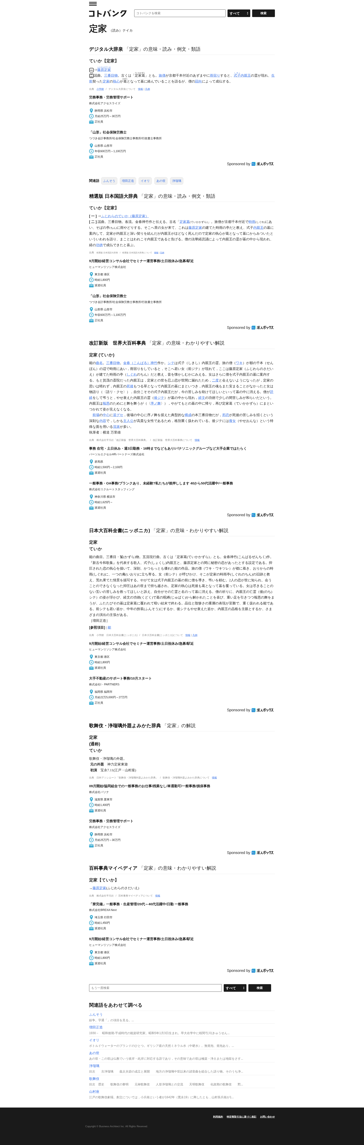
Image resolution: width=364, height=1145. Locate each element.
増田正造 (128, 180)
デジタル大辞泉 (106, 49)
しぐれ (132, 374)
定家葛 (185, 222)
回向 (198, 81)
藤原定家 (195, 228)
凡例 (147, 89)
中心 (106, 415)
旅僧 (162, 75)
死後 (130, 386)
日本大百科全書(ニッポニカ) (119, 530)
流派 (116, 427)
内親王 (242, 75)
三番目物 (111, 75)
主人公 (128, 421)
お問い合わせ (267, 1116)
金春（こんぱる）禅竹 (140, 363)
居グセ (118, 415)
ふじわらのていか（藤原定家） (125, 216)
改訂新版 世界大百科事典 (117, 343)
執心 (116, 81)
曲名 (99, 363)
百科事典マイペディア (113, 868)
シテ (171, 363)
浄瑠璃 (176, 180)
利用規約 (218, 1116)
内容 (102, 421)
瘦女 (232, 421)
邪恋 (225, 415)
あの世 (161, 180)
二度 (215, 380)
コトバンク (108, 13)
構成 (188, 415)
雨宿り (215, 75)
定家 (106, 81)
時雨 (252, 222)
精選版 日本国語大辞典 (113, 196)
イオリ (145, 180)
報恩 (106, 403)
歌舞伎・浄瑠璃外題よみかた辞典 (125, 725)
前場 (96, 415)
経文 (201, 398)
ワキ (239, 363)
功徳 (99, 245)
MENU (93, 4)
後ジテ (159, 398)
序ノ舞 (156, 403)
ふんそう (109, 180)
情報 (140, 89)
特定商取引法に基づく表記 (241, 1116)
